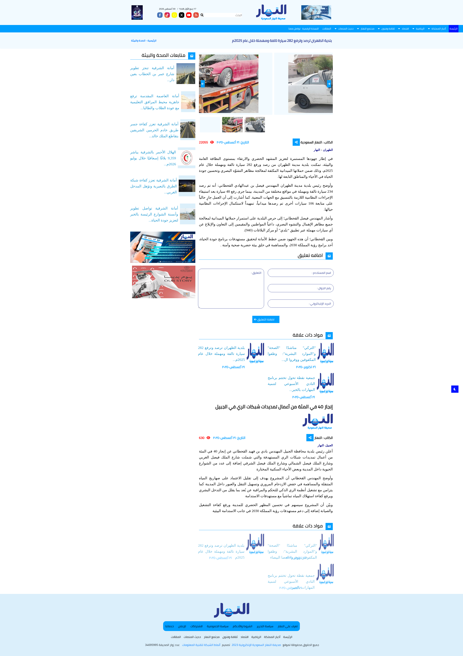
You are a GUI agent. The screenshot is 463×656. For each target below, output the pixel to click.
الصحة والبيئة (138, 41)
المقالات (326, 28)
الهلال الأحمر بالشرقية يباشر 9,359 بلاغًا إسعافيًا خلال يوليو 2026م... (153, 158)
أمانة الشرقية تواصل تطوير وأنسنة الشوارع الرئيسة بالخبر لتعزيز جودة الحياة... (154, 214)
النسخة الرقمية (310, 28)
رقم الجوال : (324, 288)
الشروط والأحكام (242, 626)
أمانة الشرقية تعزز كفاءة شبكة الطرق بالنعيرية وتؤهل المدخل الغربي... (153, 186)
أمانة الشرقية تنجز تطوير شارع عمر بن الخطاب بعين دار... (152, 74)
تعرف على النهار (288, 626)
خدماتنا (169, 626)
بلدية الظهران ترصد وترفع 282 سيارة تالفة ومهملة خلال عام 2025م (221, 544)
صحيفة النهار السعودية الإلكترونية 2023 (256, 645)
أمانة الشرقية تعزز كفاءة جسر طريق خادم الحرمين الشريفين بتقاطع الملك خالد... (154, 130)
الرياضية (420, 28)
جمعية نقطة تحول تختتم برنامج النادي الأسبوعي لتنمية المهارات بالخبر (291, 574)
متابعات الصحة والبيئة (163, 55)
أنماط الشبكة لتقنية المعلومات (201, 645)
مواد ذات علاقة (308, 334)
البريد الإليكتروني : (320, 303)
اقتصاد (405, 28)
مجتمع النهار (367, 28)
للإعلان (182, 626)
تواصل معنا (294, 28)
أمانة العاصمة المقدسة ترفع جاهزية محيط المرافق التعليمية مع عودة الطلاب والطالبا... (154, 102)
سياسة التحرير (265, 626)
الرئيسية (152, 41)
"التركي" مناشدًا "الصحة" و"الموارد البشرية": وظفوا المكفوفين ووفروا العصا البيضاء (292, 544)
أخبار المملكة (439, 28)
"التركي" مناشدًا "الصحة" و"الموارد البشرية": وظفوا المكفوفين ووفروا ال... (292, 354)
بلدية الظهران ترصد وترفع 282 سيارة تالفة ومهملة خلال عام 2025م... (221, 354)
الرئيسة (454, 28)
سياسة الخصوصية (217, 626)
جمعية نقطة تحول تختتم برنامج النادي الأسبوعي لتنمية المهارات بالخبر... (291, 384)
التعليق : (256, 273)
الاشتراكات (196, 626)
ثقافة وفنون (388, 28)
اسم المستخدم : (321, 273)
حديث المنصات (346, 28)
